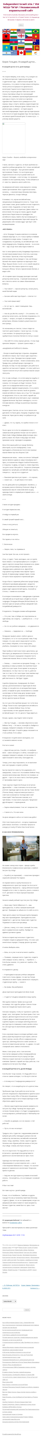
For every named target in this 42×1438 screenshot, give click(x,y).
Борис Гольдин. (17, 1255)
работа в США (11, 1260)
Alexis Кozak (23, 1247)
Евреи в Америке (23, 1245)
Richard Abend (18, 1252)
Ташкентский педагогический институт (15, 1262)
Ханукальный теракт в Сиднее (12, 1414)
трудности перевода (18, 1265)
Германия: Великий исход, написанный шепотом (18, 1360)
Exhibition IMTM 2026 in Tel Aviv (12, 1407)
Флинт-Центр (30, 1265)
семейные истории (31, 1260)
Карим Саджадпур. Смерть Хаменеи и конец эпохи (18, 1404)
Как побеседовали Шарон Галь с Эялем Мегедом (18, 1322)
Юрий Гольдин (12, 1270)
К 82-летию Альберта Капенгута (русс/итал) (16, 1352)
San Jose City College (30, 1252)
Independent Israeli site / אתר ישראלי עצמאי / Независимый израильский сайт (21, 7)
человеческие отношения (11, 1267)
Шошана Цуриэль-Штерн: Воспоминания (15, 1422)
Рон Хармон (21, 1260)
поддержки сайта (16, 1223)
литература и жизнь (23, 1257)
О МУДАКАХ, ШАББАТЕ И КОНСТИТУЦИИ (15, 1335)
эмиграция (23, 1267)
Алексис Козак (7, 1255)
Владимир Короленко (30, 1255)
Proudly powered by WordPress (11, 1434)
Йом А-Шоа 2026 (7, 1382)
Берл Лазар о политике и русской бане (15, 1384)
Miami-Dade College (21, 1250)
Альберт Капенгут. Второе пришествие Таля (16, 1402)
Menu (21, 25)
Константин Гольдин (9, 1257)
